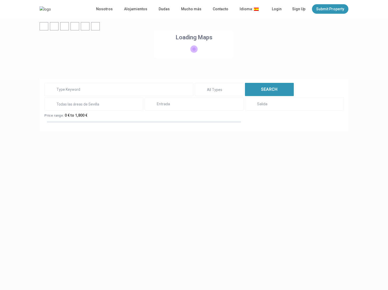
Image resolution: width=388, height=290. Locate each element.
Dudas (164, 9)
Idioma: (247, 9)
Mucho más (191, 9)
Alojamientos (135, 9)
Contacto (220, 9)
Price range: (54, 115)
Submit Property (330, 9)
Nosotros (104, 9)
